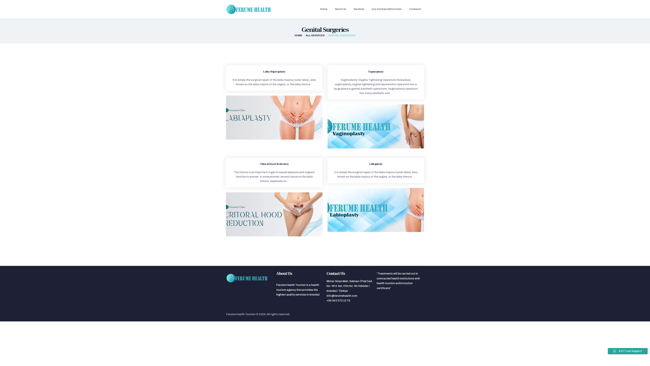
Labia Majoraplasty (274, 71)
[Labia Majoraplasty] (268, 117)
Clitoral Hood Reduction (274, 164)
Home (298, 35)
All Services (315, 35)
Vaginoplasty (375, 71)
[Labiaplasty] (369, 210)
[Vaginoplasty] (369, 126)
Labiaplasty (376, 164)
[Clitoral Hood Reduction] (268, 214)
